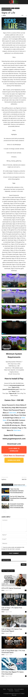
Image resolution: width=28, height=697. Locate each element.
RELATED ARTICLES (7, 485)
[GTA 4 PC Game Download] (14, 580)
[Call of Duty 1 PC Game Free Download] (14, 599)
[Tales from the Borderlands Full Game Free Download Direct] (5, 490)
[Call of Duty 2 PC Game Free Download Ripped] (14, 621)
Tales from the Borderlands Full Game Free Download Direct (17, 490)
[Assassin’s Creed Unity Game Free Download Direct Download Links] (5, 505)
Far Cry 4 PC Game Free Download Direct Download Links (18, 498)
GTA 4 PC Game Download (11, 588)
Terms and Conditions (19, 689)
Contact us (17, 690)
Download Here (14, 460)
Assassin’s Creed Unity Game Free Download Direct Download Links (17, 505)
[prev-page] (3, 512)
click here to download (14, 450)
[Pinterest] (10, 470)
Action (13, 8)
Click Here (12, 412)
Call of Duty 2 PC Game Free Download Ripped (12, 630)
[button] (2, 2)
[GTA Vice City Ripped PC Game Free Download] (14, 664)
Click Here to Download (14, 456)
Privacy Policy (10, 689)
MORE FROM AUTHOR (19, 485)
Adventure (17, 8)
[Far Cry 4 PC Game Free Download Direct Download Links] (5, 498)
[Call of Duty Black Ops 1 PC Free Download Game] (14, 642)
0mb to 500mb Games (11, 5)
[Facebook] (3, 470)
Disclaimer (11, 690)
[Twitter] (6, 470)
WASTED (24, 479)
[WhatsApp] (13, 470)
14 (25, 590)
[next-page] (5, 512)
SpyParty (4, 479)
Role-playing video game (6, 10)
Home (3, 5)
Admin (4, 15)
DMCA (4, 689)
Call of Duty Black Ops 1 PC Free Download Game (13, 651)
